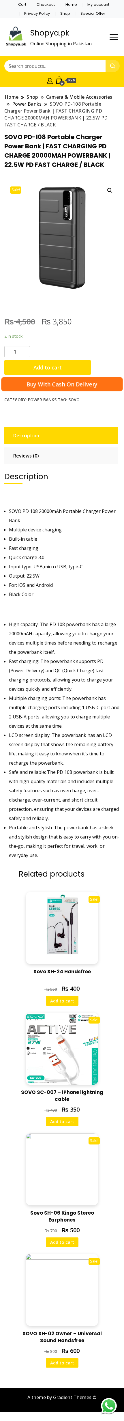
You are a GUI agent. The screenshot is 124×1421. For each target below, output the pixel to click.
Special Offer (92, 13)
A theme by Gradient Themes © (62, 1397)
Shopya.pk (49, 33)
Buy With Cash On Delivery (62, 384)
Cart (22, 4)
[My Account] (50, 80)
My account (98, 4)
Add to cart (47, 367)
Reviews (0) (26, 456)
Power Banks (42, 399)
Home (71, 4)
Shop (65, 13)
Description (26, 435)
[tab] (60, 435)
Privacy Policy (37, 13)
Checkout (46, 4)
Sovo (74, 399)
